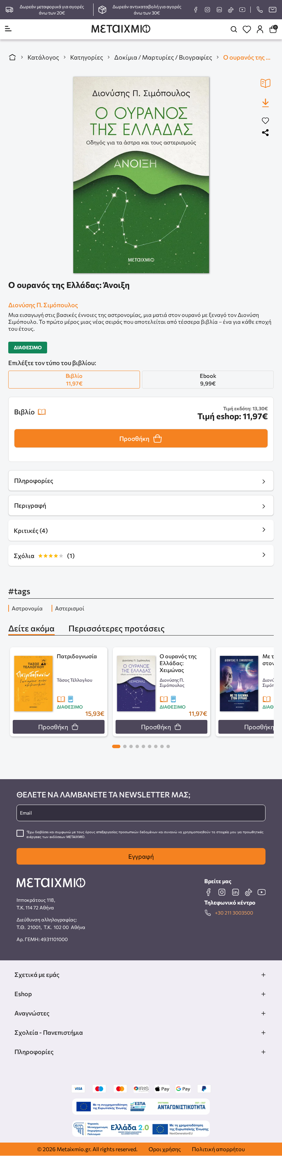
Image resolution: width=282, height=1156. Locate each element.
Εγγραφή (141, 856)
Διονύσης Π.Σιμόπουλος (43, 305)
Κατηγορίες (86, 57)
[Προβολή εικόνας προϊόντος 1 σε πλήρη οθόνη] (141, 175)
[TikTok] (231, 10)
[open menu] (8, 29)
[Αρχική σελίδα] (12, 57)
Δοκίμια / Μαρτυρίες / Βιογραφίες (163, 57)
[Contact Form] (272, 10)
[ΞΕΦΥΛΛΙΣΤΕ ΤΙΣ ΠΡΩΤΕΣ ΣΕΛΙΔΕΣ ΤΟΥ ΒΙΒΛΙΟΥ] (265, 83)
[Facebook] (196, 10)
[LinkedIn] (219, 10)
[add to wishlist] (265, 121)
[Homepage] (121, 29)
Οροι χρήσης (165, 1149)
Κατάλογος (43, 57)
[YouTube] (242, 10)
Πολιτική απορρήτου (218, 1149)
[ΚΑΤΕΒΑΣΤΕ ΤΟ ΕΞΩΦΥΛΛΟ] (265, 102)
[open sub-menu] (263, 975)
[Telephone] (259, 9)
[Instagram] (207, 10)
